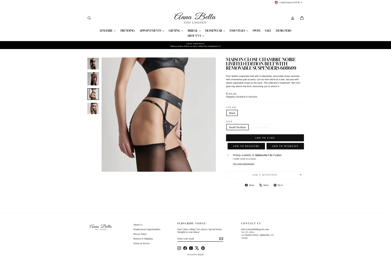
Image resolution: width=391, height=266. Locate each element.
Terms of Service (141, 243)
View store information (243, 163)
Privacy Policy (140, 233)
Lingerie (106, 30)
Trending (127, 30)
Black (232, 113)
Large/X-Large (260, 127)
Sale (268, 30)
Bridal (193, 30)
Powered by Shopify (195, 254)
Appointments (150, 30)
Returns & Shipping (143, 238)
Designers (283, 30)
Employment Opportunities (146, 229)
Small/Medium (237, 127)
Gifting (175, 30)
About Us (194, 35)
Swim (256, 30)
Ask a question (265, 174)
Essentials (238, 30)
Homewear (214, 30)
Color (231, 107)
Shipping (230, 96)
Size (229, 121)
